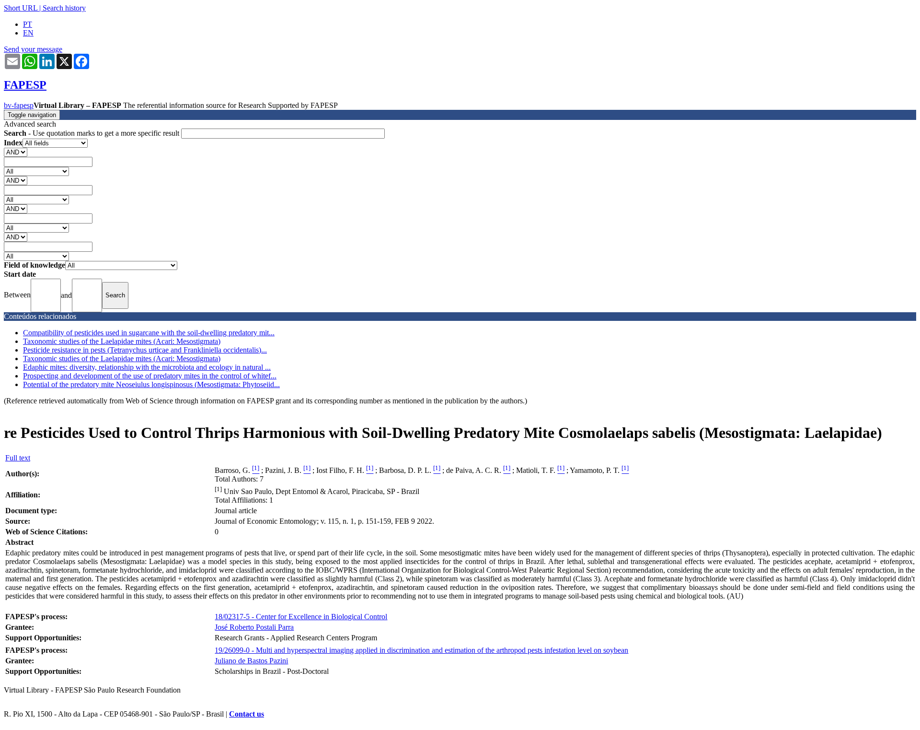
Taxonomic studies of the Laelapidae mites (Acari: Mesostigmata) (121, 341)
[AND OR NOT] (15, 152)
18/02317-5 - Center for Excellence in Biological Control (301, 616)
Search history (64, 8)
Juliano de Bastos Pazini (251, 661)
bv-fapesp (19, 105)
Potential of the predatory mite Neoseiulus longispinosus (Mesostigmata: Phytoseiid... (151, 384)
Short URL (20, 8)
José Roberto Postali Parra (254, 627)
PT (27, 24)
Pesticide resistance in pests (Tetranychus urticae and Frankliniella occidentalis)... (145, 350)
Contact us (246, 714)
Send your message (33, 49)
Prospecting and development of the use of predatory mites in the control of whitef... (149, 376)
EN (28, 33)
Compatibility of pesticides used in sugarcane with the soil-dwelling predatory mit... (149, 333)
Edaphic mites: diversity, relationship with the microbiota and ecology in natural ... (147, 367)
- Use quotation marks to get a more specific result (92, 133)
